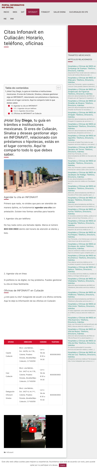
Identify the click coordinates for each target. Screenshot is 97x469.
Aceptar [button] (62, 465)
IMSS (15, 12)
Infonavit (32, 12)
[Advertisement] (33, 67)
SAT (22, 12)
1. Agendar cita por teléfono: (26, 108)
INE (5, 19)
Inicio (6, 12)
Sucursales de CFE (78, 12)
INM (12, 19)
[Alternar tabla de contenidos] (57, 88)
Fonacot (45, 12)
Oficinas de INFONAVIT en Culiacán (28, 113)
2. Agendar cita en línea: (25, 111)
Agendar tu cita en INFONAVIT (25, 106)
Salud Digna (60, 12)
